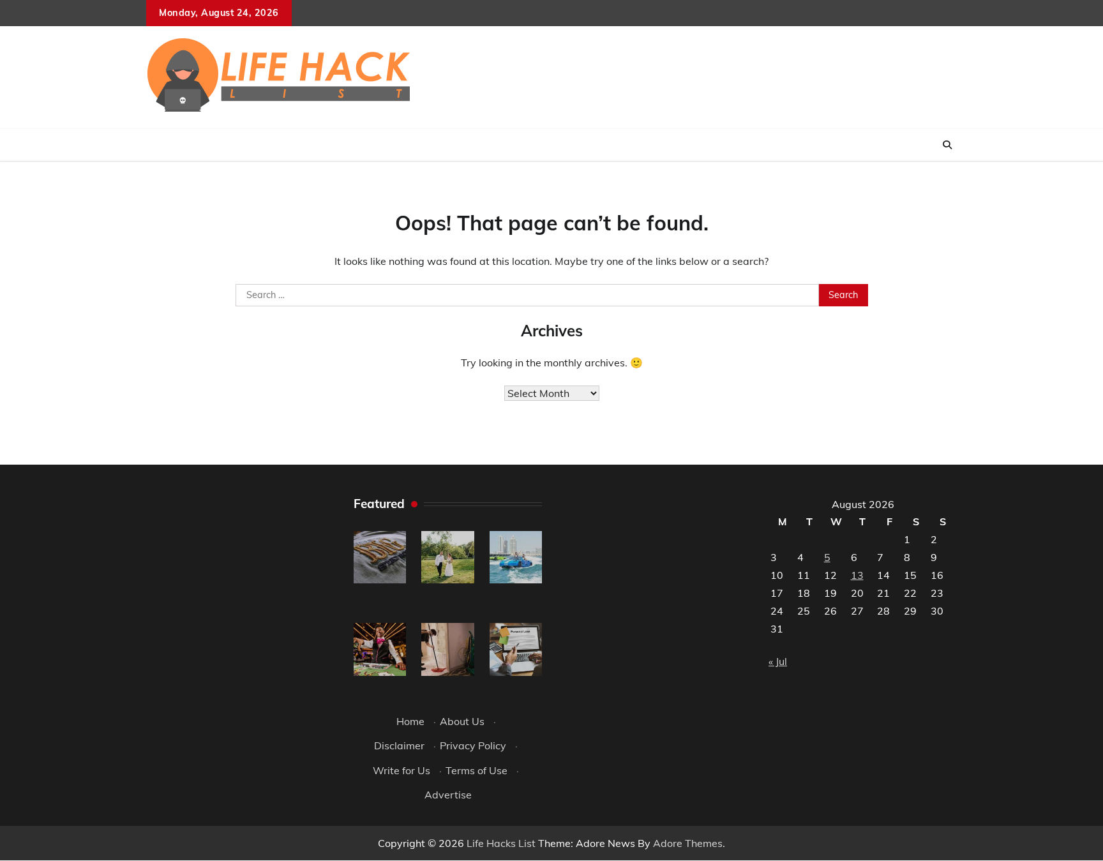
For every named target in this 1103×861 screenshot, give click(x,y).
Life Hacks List (501, 843)
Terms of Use (476, 770)
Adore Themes (688, 843)
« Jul (778, 661)
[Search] (947, 144)
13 (857, 575)
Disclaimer (399, 745)
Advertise (448, 794)
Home (410, 721)
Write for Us (401, 770)
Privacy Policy (473, 745)
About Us (462, 721)
